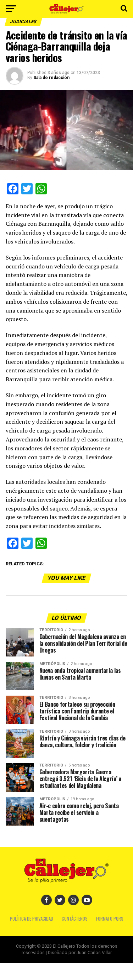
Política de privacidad (31, 918)
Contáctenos (75, 918)
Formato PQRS (109, 918)
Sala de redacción (51, 77)
